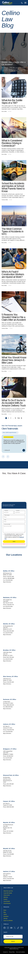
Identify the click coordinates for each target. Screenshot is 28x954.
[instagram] (8, 928)
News (5, 910)
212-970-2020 (8, 757)
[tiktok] (18, 928)
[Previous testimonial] (3, 456)
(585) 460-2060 (10, 806)
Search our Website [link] (8, 920)
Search (13, 941)
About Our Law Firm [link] (8, 891)
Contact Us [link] (5, 951)
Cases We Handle (8, 893)
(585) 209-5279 (10, 705)
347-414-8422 (10, 831)
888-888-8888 (22, 2)
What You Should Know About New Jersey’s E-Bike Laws (14, 360)
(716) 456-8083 (10, 854)
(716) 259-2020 (9, 580)
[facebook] (5, 928)
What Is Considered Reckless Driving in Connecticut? (12, 143)
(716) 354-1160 (10, 682)
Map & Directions (7, 582)
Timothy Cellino (5, 199)
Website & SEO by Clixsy (14, 948)
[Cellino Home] (7, 2)
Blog (5, 912)
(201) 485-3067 (10, 784)
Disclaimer (6, 916)
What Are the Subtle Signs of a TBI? (12, 101)
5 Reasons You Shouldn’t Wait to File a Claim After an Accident (14, 317)
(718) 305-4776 (10, 604)
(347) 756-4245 (10, 657)
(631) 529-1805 (10, 631)
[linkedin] (21, 928)
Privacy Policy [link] (12, 951)
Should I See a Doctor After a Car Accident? (13, 63)
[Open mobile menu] (25, 2)
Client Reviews (7, 903)
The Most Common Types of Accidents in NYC (12, 231)
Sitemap (5, 918)
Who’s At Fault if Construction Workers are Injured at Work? (13, 274)
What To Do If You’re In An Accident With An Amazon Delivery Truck (14, 403)
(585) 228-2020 (9, 706)
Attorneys (6, 897)
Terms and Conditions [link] (20, 951)
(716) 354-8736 (10, 729)
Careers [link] (5, 899)
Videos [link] (5, 914)
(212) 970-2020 (9, 606)
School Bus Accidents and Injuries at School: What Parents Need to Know (13, 187)
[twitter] (15, 928)
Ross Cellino (4, 111)
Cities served (7, 895)
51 (15, 418)
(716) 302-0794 (10, 878)
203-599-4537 (10, 756)
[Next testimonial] (7, 456)
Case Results (7, 901)
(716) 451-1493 (10, 576)
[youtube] (11, 928)
